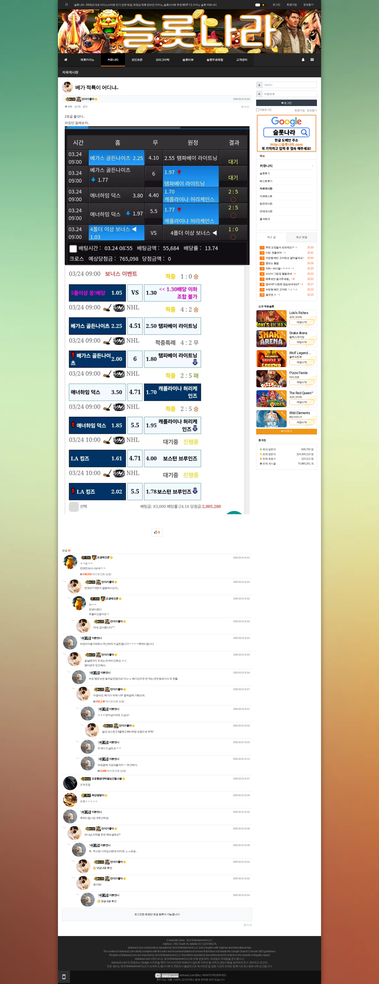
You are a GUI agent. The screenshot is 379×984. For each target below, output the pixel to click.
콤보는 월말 (270, 263)
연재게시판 (266, 211)
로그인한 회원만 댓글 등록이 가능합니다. (157, 914)
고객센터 (241, 59)
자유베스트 (266, 196)
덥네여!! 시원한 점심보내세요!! (280, 284)
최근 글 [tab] (271, 237)
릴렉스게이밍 (296, 337)
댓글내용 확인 (104, 867)
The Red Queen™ (301, 393)
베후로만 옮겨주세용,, (276, 279)
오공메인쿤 (103, 557)
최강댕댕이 (98, 795)
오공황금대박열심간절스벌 (107, 778)
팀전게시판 (266, 203)
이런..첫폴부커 (272, 252)
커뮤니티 (112, 59)
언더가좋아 (87, 99)
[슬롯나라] (189, 31)
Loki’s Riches (298, 313)
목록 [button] (246, 106)
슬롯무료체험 (215, 59)
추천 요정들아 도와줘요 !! (277, 247)
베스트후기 (266, 181)
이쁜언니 (97, 638)
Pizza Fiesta (298, 373)
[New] (271, 318)
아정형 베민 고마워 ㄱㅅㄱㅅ (279, 289)
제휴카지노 (87, 59)
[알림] (302, 59)
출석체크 (265, 219)
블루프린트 (295, 357)
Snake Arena (298, 333)
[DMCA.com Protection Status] (167, 975)
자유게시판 (70, 72)
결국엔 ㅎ (268, 294)
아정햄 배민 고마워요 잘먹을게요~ (283, 258)
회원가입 (292, 4)
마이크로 (294, 377)
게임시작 (302, 322)
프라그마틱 (163, 59)
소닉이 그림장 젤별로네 (277, 273)
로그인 (276, 4)
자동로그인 (265, 109)
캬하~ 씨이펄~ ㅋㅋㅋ (276, 268)
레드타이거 (295, 417)
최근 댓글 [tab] (301, 237)
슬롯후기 (265, 173)
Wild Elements (299, 413)
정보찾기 (308, 4)
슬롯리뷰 (187, 59)
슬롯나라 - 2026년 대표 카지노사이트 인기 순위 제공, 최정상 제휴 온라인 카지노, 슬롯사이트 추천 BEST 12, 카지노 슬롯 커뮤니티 (145, 4)
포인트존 (137, 59)
